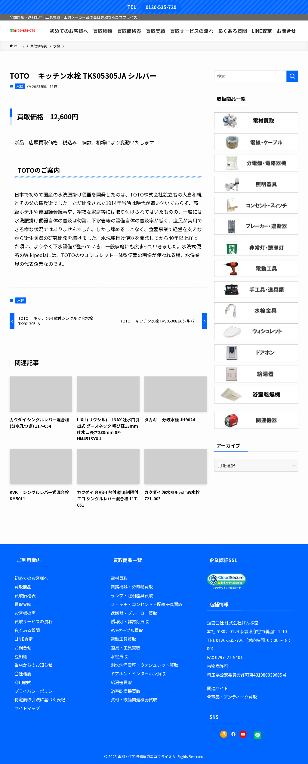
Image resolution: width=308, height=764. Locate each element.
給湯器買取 (121, 682)
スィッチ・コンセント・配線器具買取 (146, 604)
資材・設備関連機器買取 (134, 699)
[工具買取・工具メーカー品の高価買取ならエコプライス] (22, 30)
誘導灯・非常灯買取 (130, 621)
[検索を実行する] (292, 76)
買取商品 (22, 586)
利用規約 (22, 682)
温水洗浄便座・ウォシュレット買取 (144, 665)
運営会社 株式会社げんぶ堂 (232, 622)
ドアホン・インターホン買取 (138, 673)
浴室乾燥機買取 (125, 691)
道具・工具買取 (125, 647)
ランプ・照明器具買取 (132, 595)
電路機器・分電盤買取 (132, 586)
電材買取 (119, 578)
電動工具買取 (123, 639)
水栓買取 (119, 656)
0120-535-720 (161, 7)
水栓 (20, 86)
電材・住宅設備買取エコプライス (145, 756)
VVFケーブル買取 (127, 630)
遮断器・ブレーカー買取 (134, 613)
